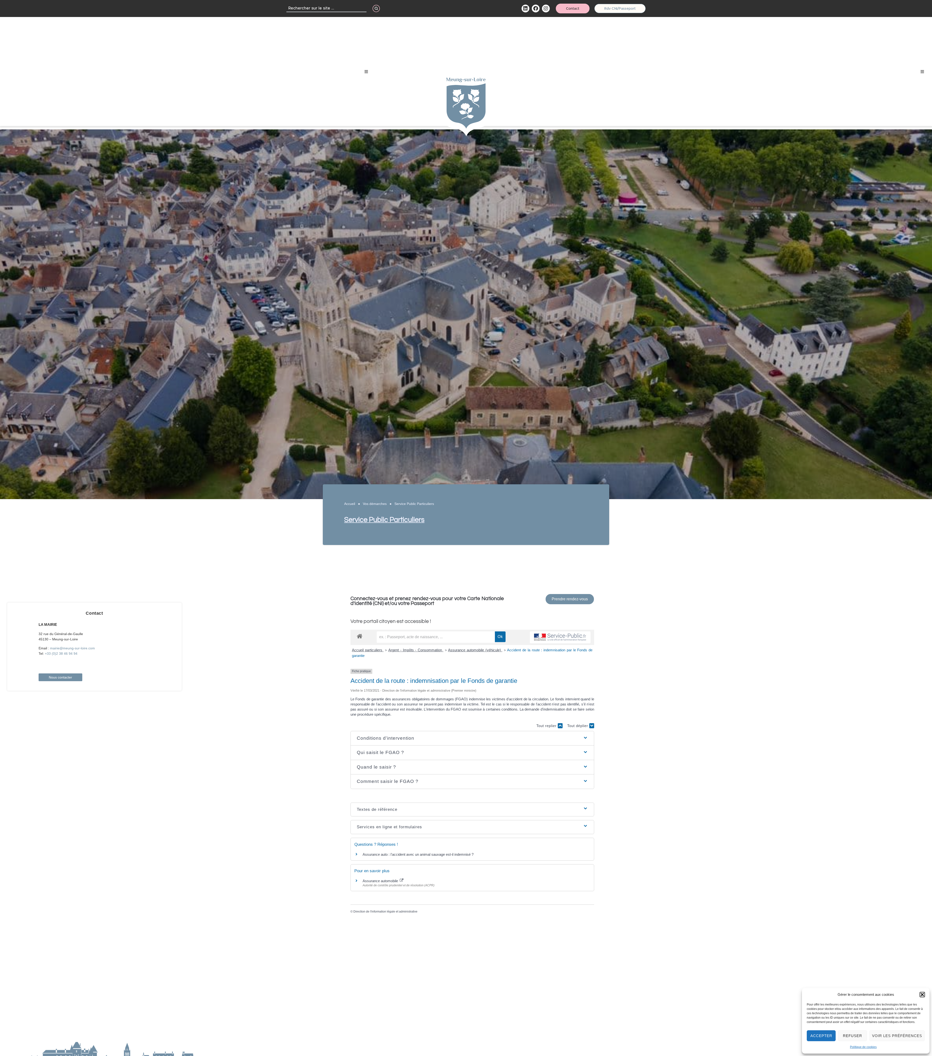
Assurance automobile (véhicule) (475, 650)
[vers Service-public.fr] (560, 637)
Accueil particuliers (368, 650)
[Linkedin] (525, 8)
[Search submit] (376, 8)
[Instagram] (546, 8)
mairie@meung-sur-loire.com (72, 648)
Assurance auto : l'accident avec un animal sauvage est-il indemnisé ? (418, 854)
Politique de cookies (863, 1047)
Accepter (821, 1036)
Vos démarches (375, 504)
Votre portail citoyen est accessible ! (390, 621)
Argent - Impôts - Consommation (415, 650)
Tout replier (547, 726)
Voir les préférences (897, 1036)
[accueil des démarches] (359, 635)
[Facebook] (536, 8)
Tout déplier (578, 726)
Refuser (852, 1036)
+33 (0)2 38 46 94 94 (61, 653)
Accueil (349, 504)
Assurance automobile (381, 881)
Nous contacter (60, 677)
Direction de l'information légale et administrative (385, 911)
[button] (922, 994)
